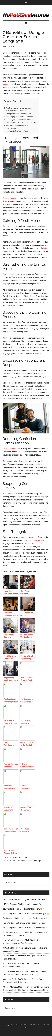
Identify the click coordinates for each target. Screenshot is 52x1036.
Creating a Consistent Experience (19, 108)
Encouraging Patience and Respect (19, 120)
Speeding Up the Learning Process (19, 117)
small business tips (34, 861)
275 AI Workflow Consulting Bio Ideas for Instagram (25, 899)
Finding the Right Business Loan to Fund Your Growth (25, 918)
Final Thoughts (11, 128)
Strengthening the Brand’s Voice (18, 114)
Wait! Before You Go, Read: (18, 131)
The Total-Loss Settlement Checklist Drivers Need (24, 923)
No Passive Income (26, 14)
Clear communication (11, 449)
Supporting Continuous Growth (18, 125)
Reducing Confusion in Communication (21, 123)
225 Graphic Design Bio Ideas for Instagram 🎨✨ (24, 909)
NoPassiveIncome (25, 1025)
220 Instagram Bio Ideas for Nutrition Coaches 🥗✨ (25, 927)
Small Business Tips (19, 858)
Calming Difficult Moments (16, 111)
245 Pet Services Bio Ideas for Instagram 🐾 (22, 904)
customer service (37, 540)
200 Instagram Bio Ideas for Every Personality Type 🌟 (26, 913)
